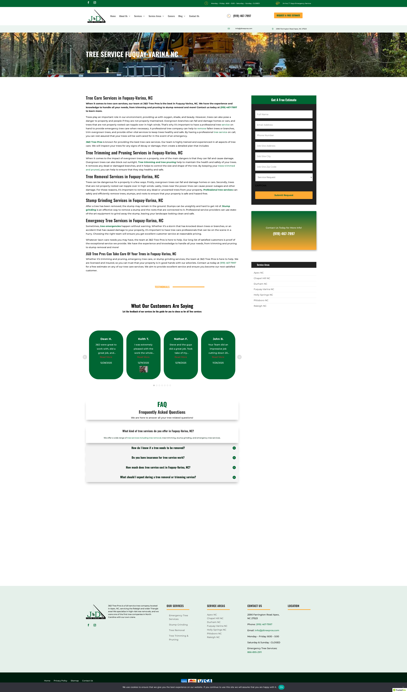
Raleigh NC (260, 305)
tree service (220, 132)
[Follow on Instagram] (94, 2)
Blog (180, 16)
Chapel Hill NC (262, 278)
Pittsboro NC (261, 300)
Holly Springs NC (263, 294)
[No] (403, 687)
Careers (171, 16)
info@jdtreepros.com (267, 630)
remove (201, 128)
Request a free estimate (288, 15)
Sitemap (75, 681)
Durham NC (260, 283)
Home (113, 16)
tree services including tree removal (144, 438)
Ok (281, 687)
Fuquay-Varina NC (264, 289)
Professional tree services (218, 189)
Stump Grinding (178, 624)
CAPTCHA (260, 185)
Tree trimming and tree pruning (157, 162)
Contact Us (194, 16)
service (226, 124)
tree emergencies (110, 226)
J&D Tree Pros (94, 142)
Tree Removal (177, 630)
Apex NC (259, 272)
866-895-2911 (254, 652)
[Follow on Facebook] (88, 2)
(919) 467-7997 (228, 107)
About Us (123, 16)
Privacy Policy (60, 681)
